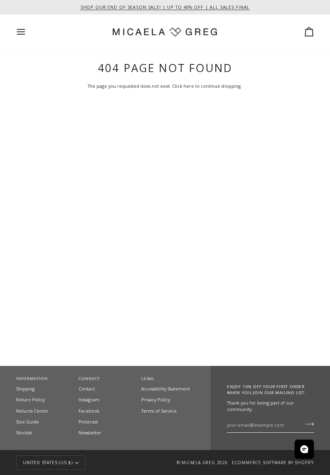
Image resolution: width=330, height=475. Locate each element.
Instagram (88, 400)
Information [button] (32, 378)
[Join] (307, 423)
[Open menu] (28, 32)
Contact (86, 389)
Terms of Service (159, 411)
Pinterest (88, 422)
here (189, 86)
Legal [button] (148, 378)
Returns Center (32, 411)
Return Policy (30, 400)
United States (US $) (48, 462)
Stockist (24, 433)
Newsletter (89, 433)
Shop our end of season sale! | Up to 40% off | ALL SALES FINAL (165, 7)
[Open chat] (304, 449)
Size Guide (27, 422)
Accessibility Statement (165, 389)
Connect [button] (89, 378)
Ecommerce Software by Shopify (273, 462)
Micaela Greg (198, 462)
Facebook (88, 411)
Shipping (25, 389)
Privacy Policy (155, 400)
